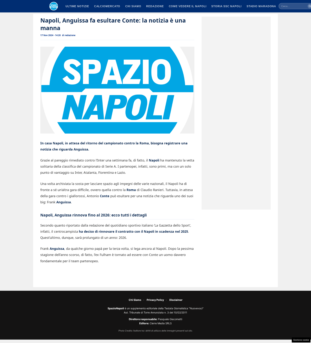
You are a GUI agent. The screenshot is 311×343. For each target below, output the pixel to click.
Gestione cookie (301, 340)
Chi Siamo (135, 299)
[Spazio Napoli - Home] (53, 6)
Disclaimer (175, 299)
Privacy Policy (155, 299)
